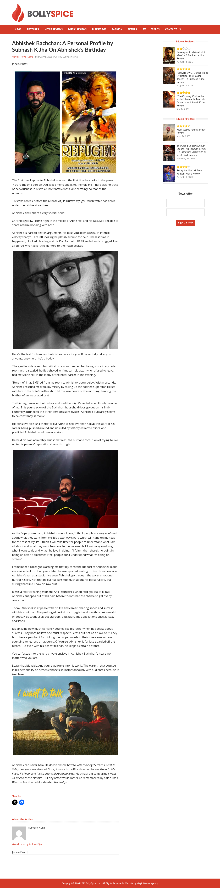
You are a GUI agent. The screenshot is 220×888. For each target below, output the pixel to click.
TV (144, 29)
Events (132, 29)
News (18, 29)
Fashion (117, 29)
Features (33, 29)
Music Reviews (77, 29)
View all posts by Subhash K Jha (28, 844)
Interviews (99, 29)
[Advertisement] (145, 11)
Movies (16, 56)
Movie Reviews (54, 29)
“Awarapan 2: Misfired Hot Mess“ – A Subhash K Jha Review (191, 55)
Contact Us (173, 29)
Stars (30, 56)
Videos (155, 29)
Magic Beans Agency (147, 883)
